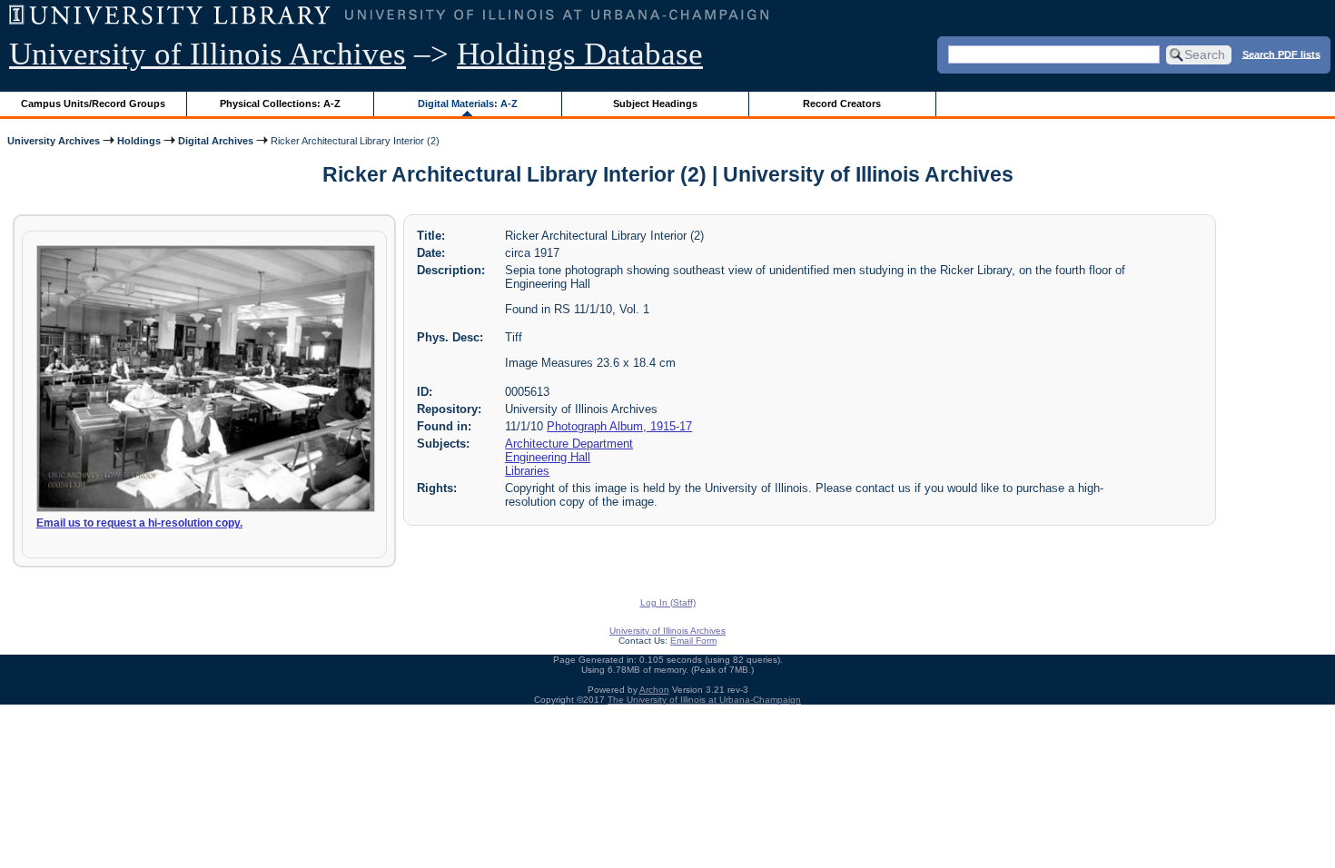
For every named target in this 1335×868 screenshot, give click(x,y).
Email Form (693, 641)
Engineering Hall (547, 457)
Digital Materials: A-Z (468, 103)
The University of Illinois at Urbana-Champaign (704, 700)
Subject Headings (655, 103)
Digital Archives (215, 140)
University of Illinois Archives (207, 54)
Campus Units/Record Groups (93, 103)
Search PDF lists (1281, 53)
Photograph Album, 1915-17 (619, 426)
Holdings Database (580, 54)
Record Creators (842, 103)
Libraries (527, 471)
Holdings (139, 140)
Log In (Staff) (668, 602)
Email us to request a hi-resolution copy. (139, 523)
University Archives (53, 140)
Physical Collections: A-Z (280, 103)
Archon (654, 690)
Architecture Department (569, 443)
